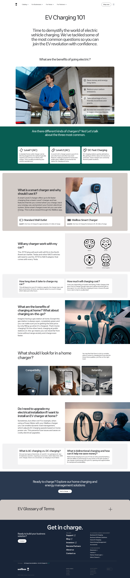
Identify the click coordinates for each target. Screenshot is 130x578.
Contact (22, 541)
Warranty (92, 574)
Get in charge (64, 491)
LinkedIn (68, 573)
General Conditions (93, 568)
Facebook (68, 574)
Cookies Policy (93, 571)
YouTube (67, 570)
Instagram (68, 571)
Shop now (106, 4)
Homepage (20, 563)
